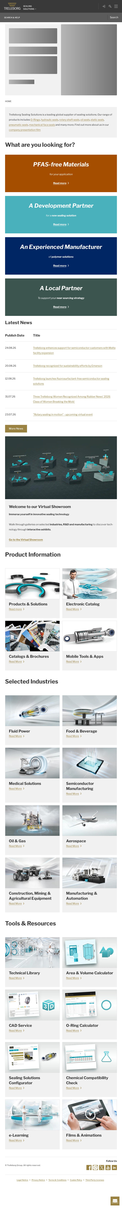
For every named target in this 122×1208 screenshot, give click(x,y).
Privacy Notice (38, 1180)
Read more (59, 183)
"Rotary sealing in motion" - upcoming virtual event (63, 414)
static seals (97, 119)
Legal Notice (22, 1180)
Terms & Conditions (57, 1180)
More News (16, 428)
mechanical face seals (42, 124)
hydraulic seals (49, 119)
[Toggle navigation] (114, 6)
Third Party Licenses (94, 1180)
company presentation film (25, 129)
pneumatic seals (18, 124)
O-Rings (35, 119)
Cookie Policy (76, 1180)
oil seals (85, 119)
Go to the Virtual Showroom (26, 539)
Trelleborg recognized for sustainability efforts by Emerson (67, 365)
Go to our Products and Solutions (21, 83)
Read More (72, 609)
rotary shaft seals (69, 119)
